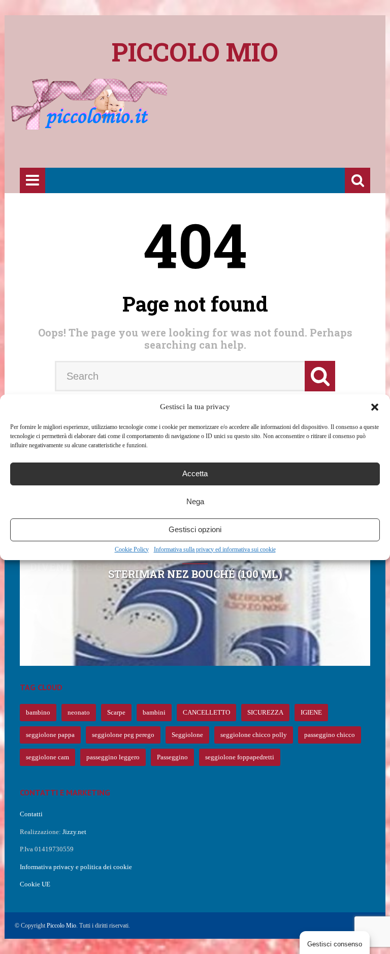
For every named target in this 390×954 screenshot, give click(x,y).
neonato (79, 712)
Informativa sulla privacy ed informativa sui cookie (215, 549)
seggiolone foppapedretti (239, 757)
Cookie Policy (132, 549)
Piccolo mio (195, 52)
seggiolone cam (47, 757)
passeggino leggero (113, 757)
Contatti (31, 814)
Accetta (195, 473)
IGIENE (311, 712)
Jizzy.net (74, 832)
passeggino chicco (329, 734)
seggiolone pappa (50, 734)
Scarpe (116, 712)
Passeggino (172, 757)
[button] (375, 407)
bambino (38, 712)
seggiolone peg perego (123, 734)
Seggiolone (187, 734)
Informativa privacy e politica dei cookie (76, 867)
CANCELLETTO (206, 712)
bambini (154, 712)
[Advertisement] (204, 136)
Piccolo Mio (61, 925)
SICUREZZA (265, 712)
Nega (195, 501)
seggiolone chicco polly (253, 734)
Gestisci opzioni (195, 529)
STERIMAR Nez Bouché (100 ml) (195, 573)
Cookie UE (35, 884)
